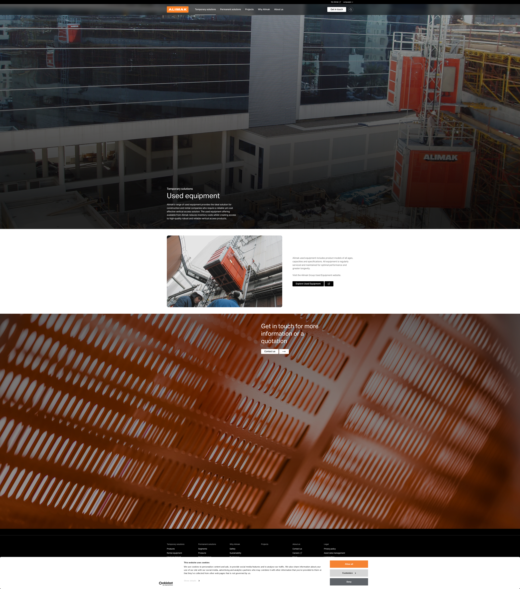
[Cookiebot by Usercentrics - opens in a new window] (166, 584)
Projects (264, 544)
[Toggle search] (350, 9)
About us (296, 544)
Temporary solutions (175, 544)
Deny (349, 582)
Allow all (349, 564)
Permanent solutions (207, 544)
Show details (190, 581)
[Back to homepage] (177, 9)
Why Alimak (235, 544)
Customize (347, 573)
